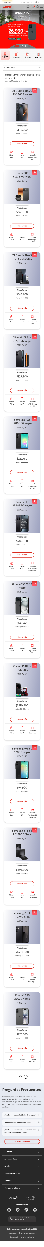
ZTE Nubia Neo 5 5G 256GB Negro (22, 93)
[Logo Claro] (7, 6)
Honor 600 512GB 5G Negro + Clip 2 (22, 175)
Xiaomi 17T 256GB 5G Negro (22, 504)
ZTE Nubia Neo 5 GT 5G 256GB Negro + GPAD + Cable (22, 257)
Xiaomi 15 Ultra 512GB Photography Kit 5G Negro (22, 668)
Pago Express (28, 2)
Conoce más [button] (22, 144)
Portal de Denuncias (28, 1233)
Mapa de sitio (13, 1233)
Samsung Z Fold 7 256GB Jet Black (22, 915)
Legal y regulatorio (27, 1237)
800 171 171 (19, 1220)
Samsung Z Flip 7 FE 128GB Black (22, 833)
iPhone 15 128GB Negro (22, 586)
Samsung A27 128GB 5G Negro (22, 422)
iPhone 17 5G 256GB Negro (22, 997)
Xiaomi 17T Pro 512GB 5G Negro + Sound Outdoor (22, 339)
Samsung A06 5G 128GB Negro (22, 750)
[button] (33, 7)
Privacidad (14, 1237)
